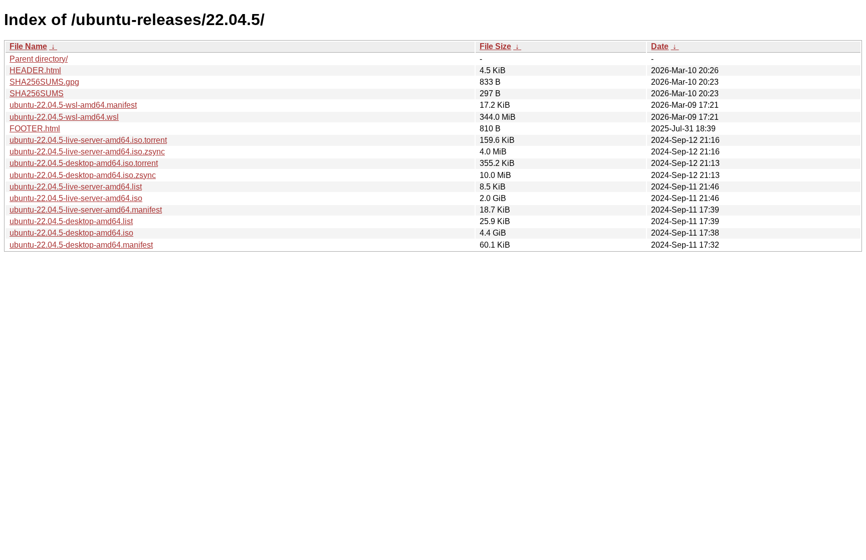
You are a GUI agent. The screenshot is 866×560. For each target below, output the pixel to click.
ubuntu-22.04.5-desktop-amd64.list (71, 221)
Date (660, 46)
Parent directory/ (39, 59)
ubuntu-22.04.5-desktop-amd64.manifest (81, 245)
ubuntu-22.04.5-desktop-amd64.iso (71, 233)
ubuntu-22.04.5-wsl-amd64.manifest (73, 105)
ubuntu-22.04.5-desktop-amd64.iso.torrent (84, 163)
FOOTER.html (35, 128)
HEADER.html (35, 70)
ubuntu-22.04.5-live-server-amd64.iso (76, 198)
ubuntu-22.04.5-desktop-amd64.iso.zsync (83, 175)
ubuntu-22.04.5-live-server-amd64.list (76, 186)
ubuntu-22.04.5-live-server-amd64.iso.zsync (87, 151)
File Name (28, 46)
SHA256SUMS (37, 93)
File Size (495, 46)
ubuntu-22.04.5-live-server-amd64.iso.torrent (88, 140)
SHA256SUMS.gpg (44, 82)
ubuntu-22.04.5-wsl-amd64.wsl (64, 117)
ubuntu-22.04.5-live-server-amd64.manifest (86, 210)
